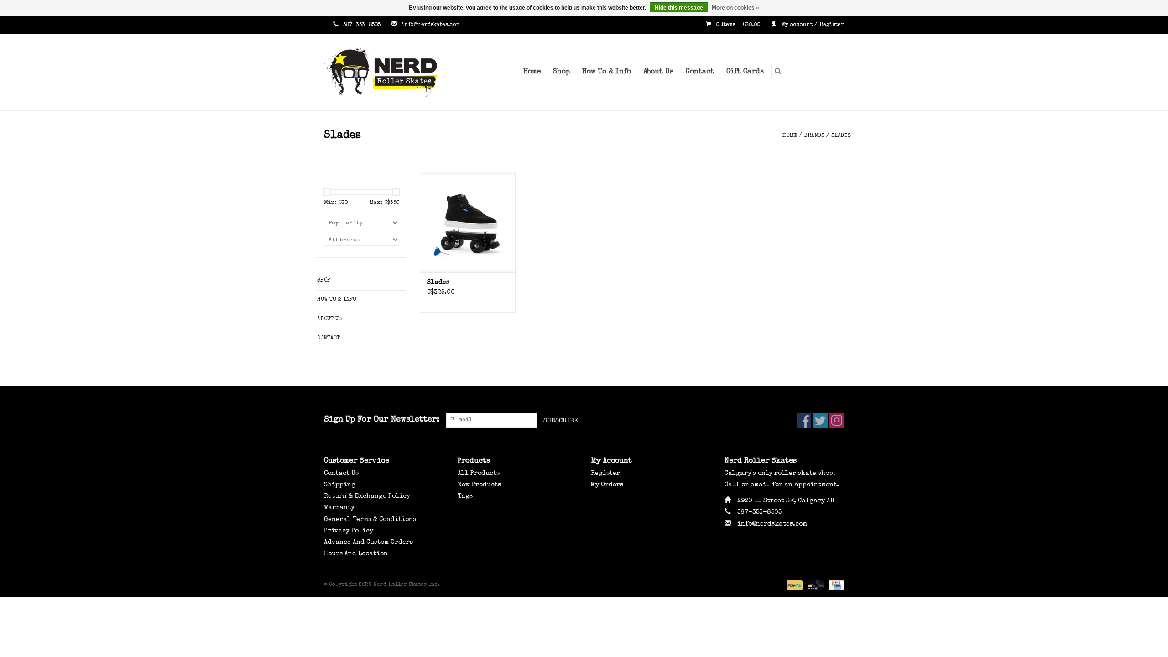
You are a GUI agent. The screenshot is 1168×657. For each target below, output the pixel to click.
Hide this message (679, 8)
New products (479, 485)
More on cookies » (735, 8)
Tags (465, 496)
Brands (814, 136)
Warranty (339, 508)
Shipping (339, 485)
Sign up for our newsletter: (381, 420)
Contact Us (341, 473)
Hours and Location (356, 554)
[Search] (778, 72)
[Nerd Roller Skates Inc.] (394, 72)
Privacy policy (348, 531)
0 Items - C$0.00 (738, 25)
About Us (658, 72)
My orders (607, 485)
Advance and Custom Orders (368, 542)
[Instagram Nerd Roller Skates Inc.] (836, 420)
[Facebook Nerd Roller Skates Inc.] (804, 420)
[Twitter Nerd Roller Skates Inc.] (820, 420)
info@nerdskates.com (431, 25)
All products (479, 473)
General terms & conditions (370, 519)
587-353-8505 (361, 25)
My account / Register (811, 25)
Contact (700, 72)
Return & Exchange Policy (367, 496)
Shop (561, 72)
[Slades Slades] (468, 222)
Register (605, 473)
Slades (841, 136)
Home (532, 72)
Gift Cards (745, 72)
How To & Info (606, 72)
